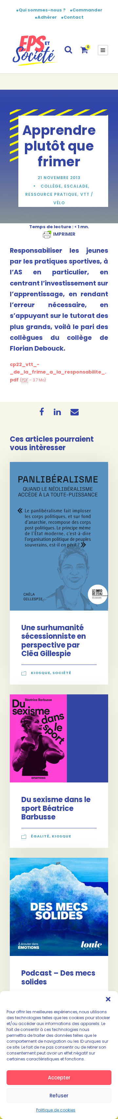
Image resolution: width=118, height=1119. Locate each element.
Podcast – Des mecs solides (58, 977)
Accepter (59, 1077)
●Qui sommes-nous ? (41, 10)
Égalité (40, 836)
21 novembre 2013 (59, 177)
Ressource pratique (51, 194)
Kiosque (40, 672)
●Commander (86, 10)
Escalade (76, 186)
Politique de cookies (55, 1110)
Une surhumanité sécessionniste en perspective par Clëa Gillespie (53, 641)
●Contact (72, 17)
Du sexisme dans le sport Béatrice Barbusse (55, 808)
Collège (51, 186)
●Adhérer (46, 17)
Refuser (59, 1095)
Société (61, 672)
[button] (108, 999)
